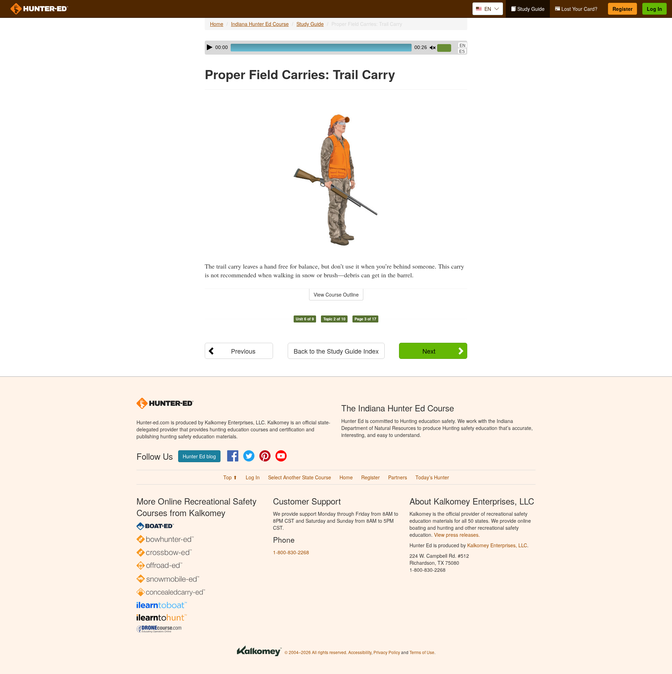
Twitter (248, 455)
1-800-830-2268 (291, 552)
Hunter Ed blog (199, 456)
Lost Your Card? (578, 8)
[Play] (209, 47)
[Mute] (432, 47)
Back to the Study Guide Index (336, 350)
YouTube (281, 455)
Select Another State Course (299, 477)
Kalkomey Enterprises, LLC (497, 545)
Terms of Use (422, 652)
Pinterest (265, 455)
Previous (243, 350)
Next (428, 350)
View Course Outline (336, 294)
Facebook (232, 455)
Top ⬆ (230, 477)
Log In (654, 8)
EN (462, 45)
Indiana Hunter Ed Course (260, 23)
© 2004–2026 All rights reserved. (316, 652)
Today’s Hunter (432, 477)
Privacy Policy (386, 652)
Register (622, 8)
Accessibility (359, 652)
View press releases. (457, 534)
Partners (397, 477)
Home (216, 23)
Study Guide (530, 8)
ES (462, 51)
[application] (336, 48)
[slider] (447, 48)
